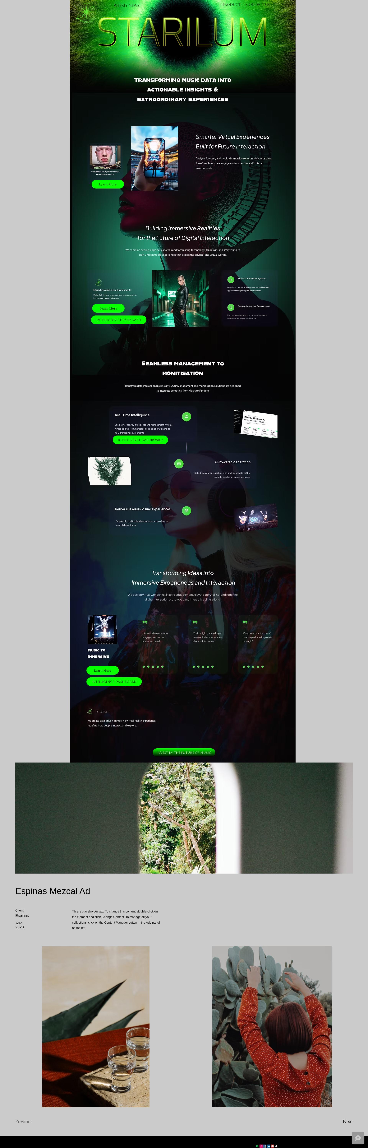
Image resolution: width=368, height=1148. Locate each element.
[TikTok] (276, 1146)
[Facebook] (264, 1146)
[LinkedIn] (268, 1146)
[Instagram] (261, 1146)
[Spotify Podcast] (253, 1146)
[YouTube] (272, 1146)
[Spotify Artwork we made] (257, 1146)
